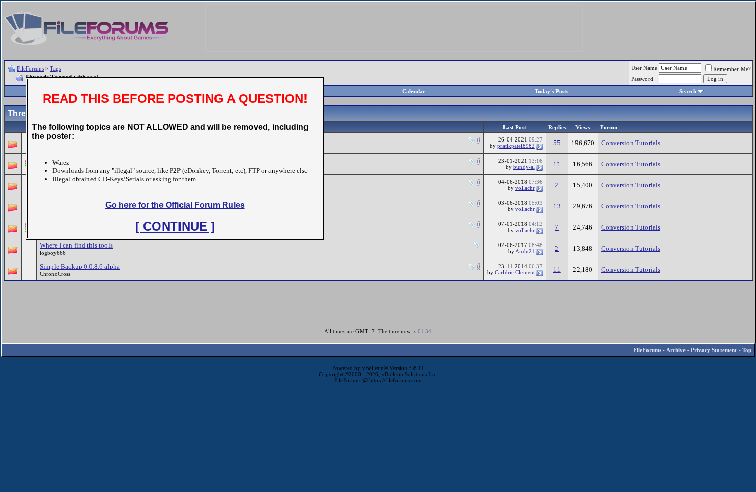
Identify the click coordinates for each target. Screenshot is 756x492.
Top (746, 350)
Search (687, 91)
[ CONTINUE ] (175, 226)
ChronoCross (55, 274)
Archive (676, 350)
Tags (55, 68)
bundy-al (524, 167)
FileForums (30, 68)
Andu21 (525, 251)
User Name (644, 68)
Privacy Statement (714, 350)
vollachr (525, 188)
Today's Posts (551, 91)
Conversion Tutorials (630, 143)
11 (557, 164)
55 (557, 143)
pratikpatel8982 (516, 146)
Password (642, 79)
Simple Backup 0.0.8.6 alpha (80, 266)
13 (557, 206)
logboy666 (53, 253)
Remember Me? (732, 69)
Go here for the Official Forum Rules (175, 205)
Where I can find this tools (76, 245)
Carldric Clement (515, 272)
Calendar (413, 91)
